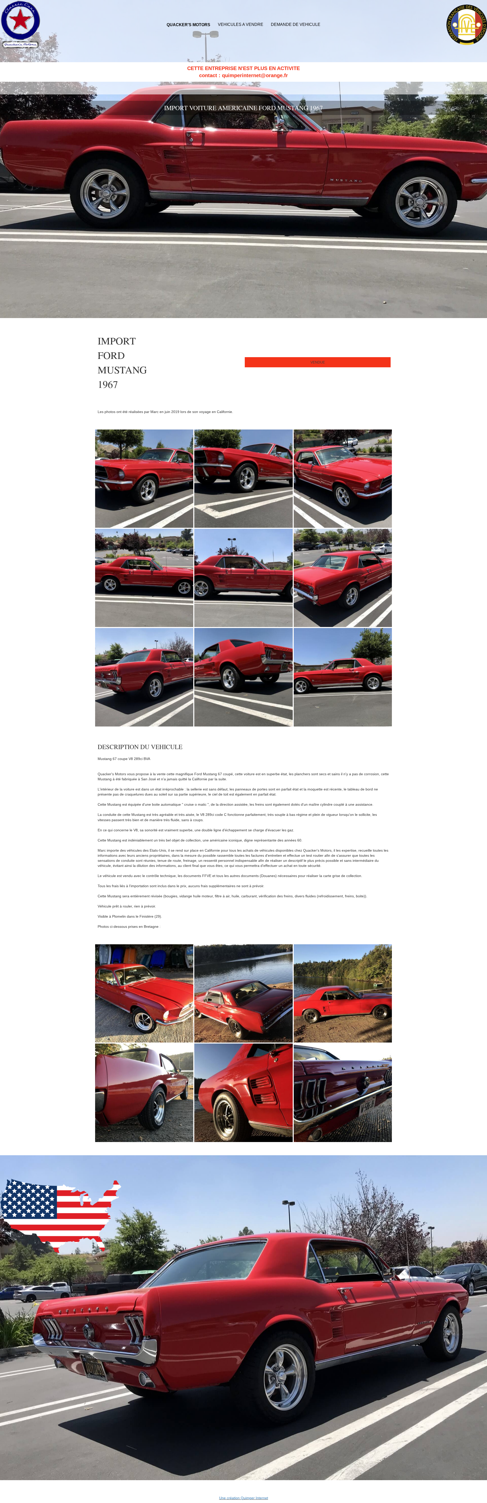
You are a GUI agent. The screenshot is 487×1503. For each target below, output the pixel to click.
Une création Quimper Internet (243, 1498)
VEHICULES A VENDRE (240, 24)
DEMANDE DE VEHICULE (295, 24)
